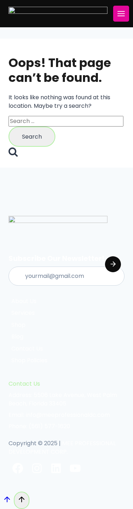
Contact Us (27, 349)
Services (23, 313)
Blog (17, 336)
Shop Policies (29, 360)
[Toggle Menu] (121, 14)
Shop (18, 325)
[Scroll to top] (7, 501)
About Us (24, 301)
